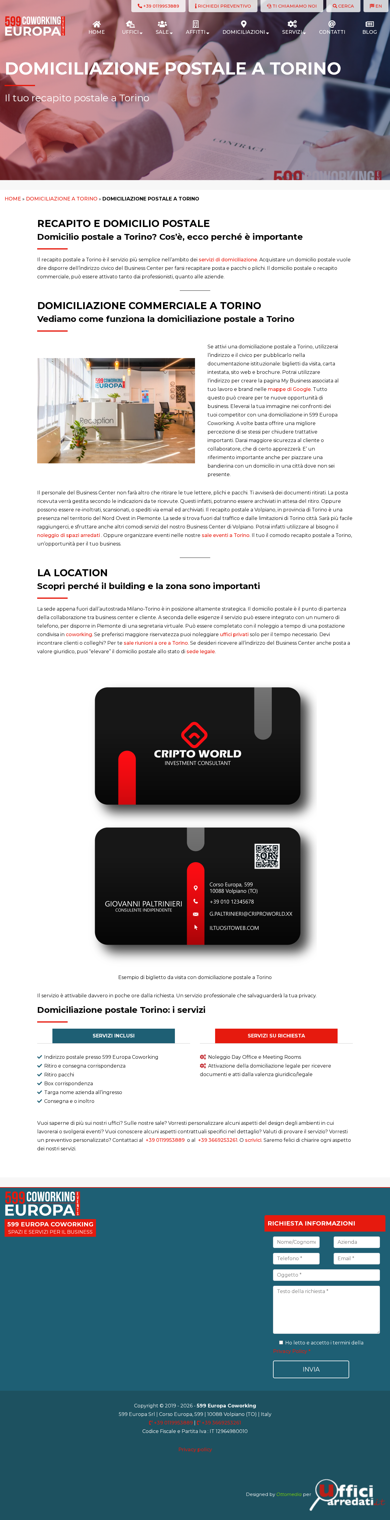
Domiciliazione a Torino (62, 199)
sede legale (200, 651)
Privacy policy (195, 1449)
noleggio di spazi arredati (68, 535)
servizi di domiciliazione (228, 260)
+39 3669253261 (217, 1140)
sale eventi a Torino (226, 535)
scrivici (253, 1140)
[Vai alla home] (35, 34)
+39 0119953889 (165, 1140)
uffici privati (234, 634)
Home (13, 199)
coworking (79, 634)
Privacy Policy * (291, 1351)
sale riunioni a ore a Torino (156, 643)
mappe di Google (289, 389)
